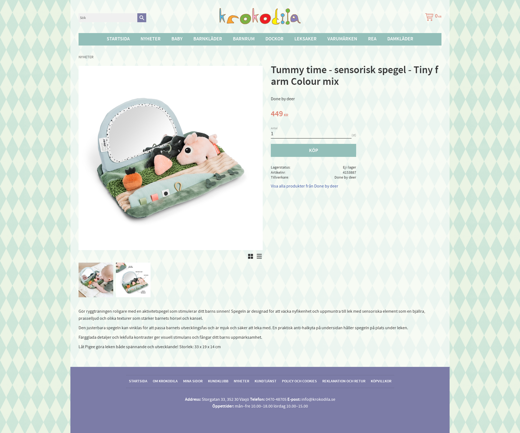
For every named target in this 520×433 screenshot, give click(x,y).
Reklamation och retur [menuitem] (343, 381)
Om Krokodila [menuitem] (165, 381)
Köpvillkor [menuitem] (381, 381)
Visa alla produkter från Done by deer (304, 186)
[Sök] (141, 17)
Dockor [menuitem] (274, 39)
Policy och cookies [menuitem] (299, 381)
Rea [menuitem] (372, 39)
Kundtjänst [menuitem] (266, 381)
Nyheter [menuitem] (151, 39)
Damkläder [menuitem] (400, 39)
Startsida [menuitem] (118, 39)
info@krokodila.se (318, 399)
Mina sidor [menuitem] (193, 381)
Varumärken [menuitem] (342, 39)
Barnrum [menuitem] (244, 39)
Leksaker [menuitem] (305, 39)
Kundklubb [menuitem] (218, 381)
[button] (250, 256)
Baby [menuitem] (177, 39)
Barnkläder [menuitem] (207, 39)
